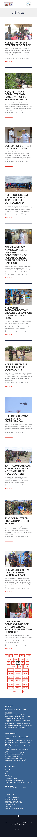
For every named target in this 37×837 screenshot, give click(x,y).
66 (27, 662)
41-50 (16, 659)
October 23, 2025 (11, 58)
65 (22, 662)
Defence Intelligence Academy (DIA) (16, 727)
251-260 (11, 687)
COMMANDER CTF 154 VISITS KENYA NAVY (18, 147)
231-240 (18, 684)
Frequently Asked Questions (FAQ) (15, 788)
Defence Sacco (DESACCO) (13, 756)
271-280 (25, 687)
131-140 (11, 673)
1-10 (16, 655)
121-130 (25, 670)
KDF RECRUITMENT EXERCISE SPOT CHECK (18, 44)
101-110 (11, 670)
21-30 (28, 655)
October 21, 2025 (11, 161)
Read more (8, 61)
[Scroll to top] (18, 816)
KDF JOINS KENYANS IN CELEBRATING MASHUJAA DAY (18, 419)
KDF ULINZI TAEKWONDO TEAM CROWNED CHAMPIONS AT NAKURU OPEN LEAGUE (18, 313)
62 (8, 662)
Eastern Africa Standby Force (14, 780)
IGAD (6, 771)
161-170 (11, 677)
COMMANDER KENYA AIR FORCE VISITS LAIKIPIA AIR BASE (17, 573)
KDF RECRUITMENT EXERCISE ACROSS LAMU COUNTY (16, 367)
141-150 (18, 673)
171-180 (18, 677)
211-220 (25, 680)
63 (13, 662)
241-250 (25, 684)
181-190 (25, 677)
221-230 (11, 684)
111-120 (18, 670)
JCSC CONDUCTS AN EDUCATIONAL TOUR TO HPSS (17, 521)
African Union (9, 777)
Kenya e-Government (11, 778)
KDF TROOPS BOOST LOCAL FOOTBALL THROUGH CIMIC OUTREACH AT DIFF (16, 198)
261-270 (18, 687)
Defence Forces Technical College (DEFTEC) (18, 723)
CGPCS (7, 775)
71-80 (13, 666)
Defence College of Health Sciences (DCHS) (18, 725)
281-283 (14, 691)
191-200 (11, 680)
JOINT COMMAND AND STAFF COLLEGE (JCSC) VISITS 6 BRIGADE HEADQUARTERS (18, 469)
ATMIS (7, 773)
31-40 (9, 659)
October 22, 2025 (11, 112)
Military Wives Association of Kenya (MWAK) (18, 782)
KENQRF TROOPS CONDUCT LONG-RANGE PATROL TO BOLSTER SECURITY (16, 95)
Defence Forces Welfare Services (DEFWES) (18, 740)
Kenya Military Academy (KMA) (14, 718)
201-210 (18, 680)
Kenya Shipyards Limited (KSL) (14, 755)
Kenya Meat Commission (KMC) (14, 753)
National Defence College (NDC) (15, 715)
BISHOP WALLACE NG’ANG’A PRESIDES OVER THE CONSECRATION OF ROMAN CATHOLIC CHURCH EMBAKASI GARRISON (16, 255)
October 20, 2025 (11, 588)
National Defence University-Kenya (16, 709)
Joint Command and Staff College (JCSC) (17, 716)
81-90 (19, 666)
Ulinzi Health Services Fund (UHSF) (15, 760)
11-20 (22, 655)
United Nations (9, 770)
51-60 (22, 659)
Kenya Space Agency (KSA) (13, 758)
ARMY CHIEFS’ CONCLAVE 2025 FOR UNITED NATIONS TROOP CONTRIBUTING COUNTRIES (18, 626)
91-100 (26, 666)
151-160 (25, 673)
